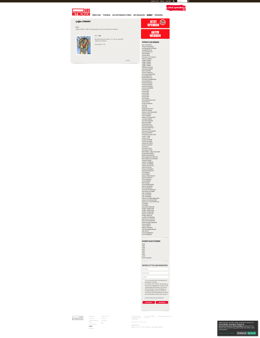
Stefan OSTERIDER (147, 164)
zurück (128, 60)
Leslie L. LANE (146, 136)
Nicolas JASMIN (146, 122)
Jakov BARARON (147, 45)
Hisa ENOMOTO (147, 81)
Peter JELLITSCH (147, 124)
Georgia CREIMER (147, 69)
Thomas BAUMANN (148, 47)
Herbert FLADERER (147, 88)
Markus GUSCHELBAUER (149, 112)
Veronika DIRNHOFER (148, 74)
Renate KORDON (147, 133)
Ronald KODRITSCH (148, 128)
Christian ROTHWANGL (149, 190)
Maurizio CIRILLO (147, 59)
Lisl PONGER (146, 172)
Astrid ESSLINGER (147, 86)
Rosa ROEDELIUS (147, 188)
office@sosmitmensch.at (165, 316)
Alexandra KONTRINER (149, 131)
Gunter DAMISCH (147, 72)
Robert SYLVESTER (147, 214)
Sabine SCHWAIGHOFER (149, 200)
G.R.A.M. (144, 105)
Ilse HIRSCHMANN (147, 121)
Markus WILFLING (147, 228)
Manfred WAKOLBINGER (149, 222)
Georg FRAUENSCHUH (148, 100)
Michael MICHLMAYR (148, 155)
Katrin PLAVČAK (147, 167)
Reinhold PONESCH (148, 171)
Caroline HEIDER (147, 119)
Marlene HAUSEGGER (148, 117)
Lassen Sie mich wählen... (227, 333)
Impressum (135, 322)
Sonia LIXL (145, 147)
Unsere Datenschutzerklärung (154, 298)
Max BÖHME (146, 53)
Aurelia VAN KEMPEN (148, 217)
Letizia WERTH (146, 224)
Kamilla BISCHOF (147, 50)
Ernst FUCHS (146, 102)
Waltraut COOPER (147, 67)
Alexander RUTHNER (148, 191)
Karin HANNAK (146, 115)
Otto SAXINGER (146, 193)
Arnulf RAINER (146, 181)
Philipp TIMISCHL (147, 215)
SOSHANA (145, 203)
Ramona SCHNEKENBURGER (150, 198)
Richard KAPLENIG (147, 126)
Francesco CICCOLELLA (149, 57)
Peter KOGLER (146, 129)
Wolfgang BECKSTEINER (149, 48)
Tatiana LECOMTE (147, 143)
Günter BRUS (146, 55)
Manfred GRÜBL (147, 110)
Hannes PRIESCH (147, 178)
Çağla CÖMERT (146, 60)
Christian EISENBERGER (149, 79)
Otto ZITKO (145, 231)
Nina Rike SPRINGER (148, 207)
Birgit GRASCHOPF (147, 109)
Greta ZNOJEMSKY (147, 233)
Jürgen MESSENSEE (148, 153)
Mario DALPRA (146, 71)
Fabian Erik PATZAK (148, 165)
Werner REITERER (147, 186)
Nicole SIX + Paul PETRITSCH (150, 202)
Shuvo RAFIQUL (146, 179)
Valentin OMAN (146, 160)
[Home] (81, 11)
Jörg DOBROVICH (147, 76)
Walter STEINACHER (148, 209)
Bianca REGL (146, 183)
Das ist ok (251, 333)
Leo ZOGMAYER (147, 234)
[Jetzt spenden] (176, 7)
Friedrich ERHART (147, 83)
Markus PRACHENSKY (148, 176)
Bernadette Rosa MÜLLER (150, 157)
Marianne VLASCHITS (148, 219)
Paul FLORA (145, 90)
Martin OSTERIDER (147, 162)
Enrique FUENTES (147, 103)
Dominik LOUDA (147, 148)
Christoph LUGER (147, 150)
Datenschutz (142, 322)
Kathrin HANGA (146, 114)
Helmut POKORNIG (147, 169)
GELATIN (144, 107)
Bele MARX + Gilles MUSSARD (151, 152)
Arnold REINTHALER (148, 184)
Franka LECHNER (147, 140)
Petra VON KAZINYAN (148, 221)
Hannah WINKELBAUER (149, 229)
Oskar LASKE (146, 138)
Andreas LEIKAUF (147, 145)
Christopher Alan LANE (149, 134)
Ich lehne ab (241, 333)
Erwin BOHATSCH (147, 52)
